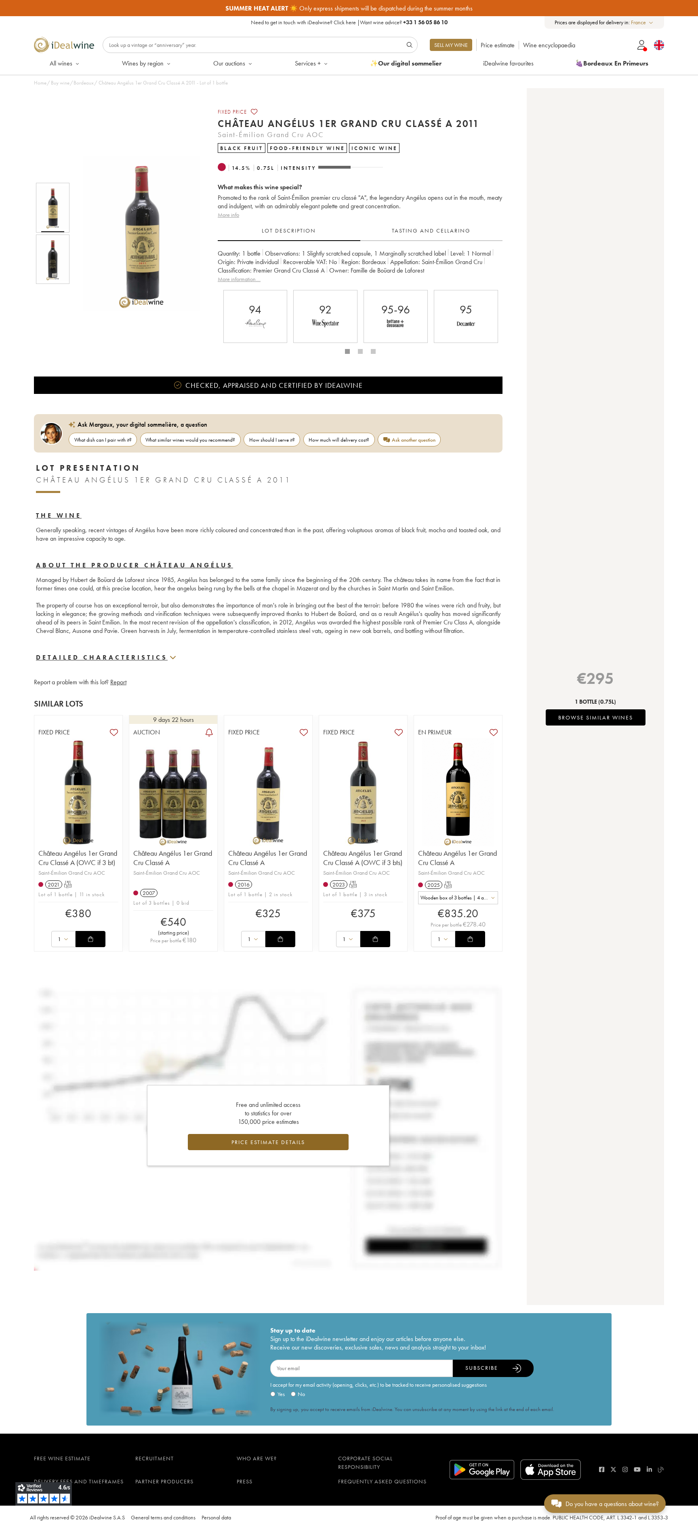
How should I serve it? (272, 439)
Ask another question (413, 439)
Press (244, 1481)
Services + (308, 63)
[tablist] (360, 231)
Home (40, 82)
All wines (61, 63)
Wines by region (143, 63)
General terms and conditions (163, 1517)
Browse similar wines (595, 717)
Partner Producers (164, 1481)
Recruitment (154, 1458)
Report (118, 682)
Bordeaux (84, 82)
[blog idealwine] (661, 1469)
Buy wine (60, 82)
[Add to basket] (90, 939)
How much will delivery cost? (339, 439)
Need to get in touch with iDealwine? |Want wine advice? (349, 22)
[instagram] (625, 1469)
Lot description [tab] (289, 230)
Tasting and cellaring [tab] (431, 230)
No (301, 1394)
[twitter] (613, 1469)
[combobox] (642, 22)
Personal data (216, 1517)
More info (228, 214)
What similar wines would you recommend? (190, 439)
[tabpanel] (360, 266)
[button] (136, 233)
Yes (281, 1394)
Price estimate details (268, 1142)
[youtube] (637, 1469)
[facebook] (601, 1469)
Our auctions (229, 63)
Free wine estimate (62, 1458)
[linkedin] (649, 1469)
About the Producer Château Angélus (134, 565)
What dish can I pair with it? (103, 439)
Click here (345, 22)
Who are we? (257, 1458)
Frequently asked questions (382, 1481)
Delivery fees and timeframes (79, 1481)
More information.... (239, 279)
